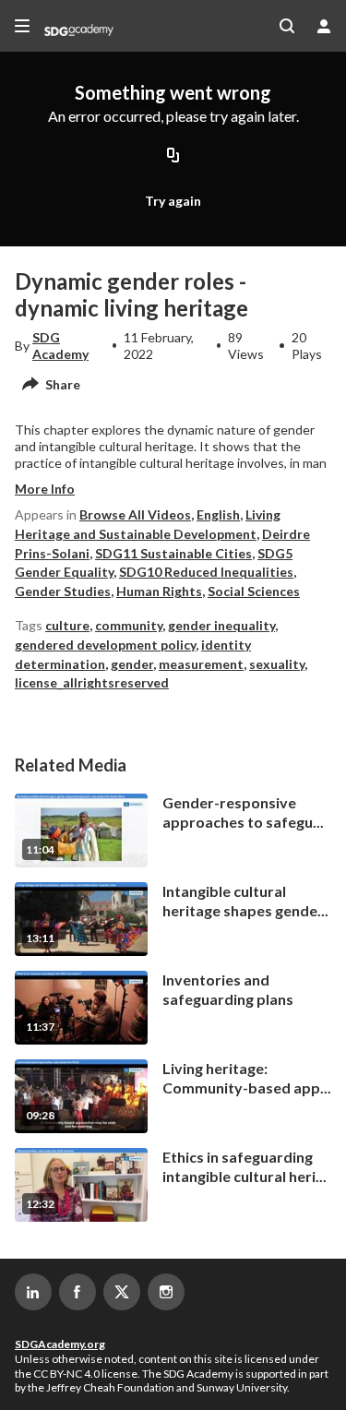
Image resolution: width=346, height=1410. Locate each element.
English (218, 514)
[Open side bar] (22, 26)
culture (67, 625)
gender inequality (221, 625)
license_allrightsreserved (92, 682)
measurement (201, 664)
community (128, 625)
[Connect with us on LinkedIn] (33, 1291)
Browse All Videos (135, 514)
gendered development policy (105, 644)
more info (45, 488)
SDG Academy (60, 345)
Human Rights (159, 591)
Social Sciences (254, 591)
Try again (173, 201)
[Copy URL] (173, 156)
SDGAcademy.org (60, 1344)
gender (132, 664)
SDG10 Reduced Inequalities (206, 572)
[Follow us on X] (121, 1291)
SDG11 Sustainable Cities (173, 553)
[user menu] (324, 26)
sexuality (276, 664)
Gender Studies (63, 591)
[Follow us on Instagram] (166, 1291)
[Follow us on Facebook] (77, 1291)
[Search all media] (287, 26)
